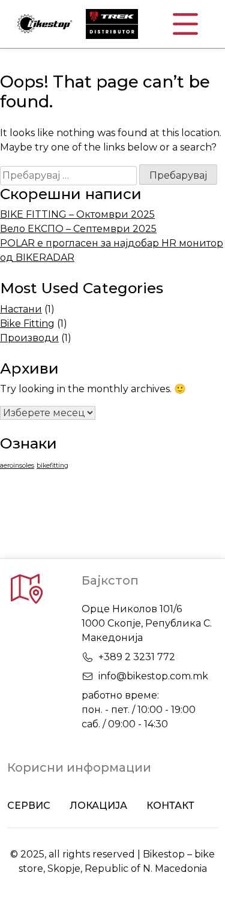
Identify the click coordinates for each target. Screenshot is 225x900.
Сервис (28, 805)
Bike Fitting (27, 323)
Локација (98, 805)
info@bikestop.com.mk (153, 676)
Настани (21, 309)
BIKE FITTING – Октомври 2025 (77, 214)
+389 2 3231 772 (136, 657)
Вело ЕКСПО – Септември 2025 (78, 228)
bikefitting (52, 465)
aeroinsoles (17, 465)
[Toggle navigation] (185, 24)
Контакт (170, 805)
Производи (29, 338)
